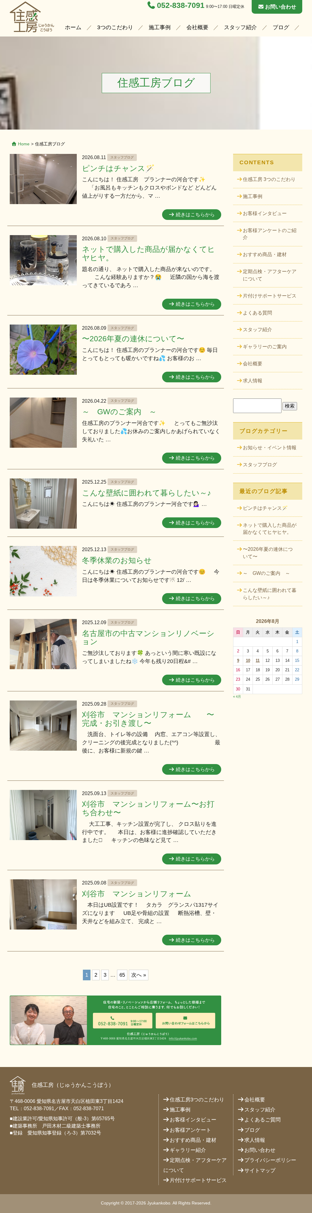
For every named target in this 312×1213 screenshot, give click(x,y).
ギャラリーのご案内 (265, 346)
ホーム (73, 27)
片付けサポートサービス (269, 295)
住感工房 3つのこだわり (269, 179)
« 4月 (237, 696)
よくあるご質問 (262, 1120)
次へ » (138, 975)
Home (24, 143)
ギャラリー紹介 (188, 1150)
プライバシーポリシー (270, 1160)
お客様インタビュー (265, 213)
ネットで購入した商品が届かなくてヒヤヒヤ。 (269, 529)
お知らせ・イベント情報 (269, 447)
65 (122, 975)
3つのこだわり (115, 27)
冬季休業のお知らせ (117, 560)
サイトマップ (259, 1170)
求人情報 (252, 380)
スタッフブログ (122, 157)
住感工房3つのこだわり (197, 1100)
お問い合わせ (280, 7)
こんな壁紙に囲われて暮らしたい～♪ (146, 493)
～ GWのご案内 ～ (119, 412)
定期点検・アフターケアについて (269, 275)
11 (258, 660)
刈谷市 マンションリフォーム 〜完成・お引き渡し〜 (148, 719)
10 (248, 660)
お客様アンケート (190, 1130)
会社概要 (197, 27)
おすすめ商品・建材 (265, 254)
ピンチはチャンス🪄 (118, 168)
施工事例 (160, 27)
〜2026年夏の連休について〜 (133, 339)
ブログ (281, 27)
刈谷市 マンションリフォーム (136, 894)
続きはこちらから (195, 214)
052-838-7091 (180, 5)
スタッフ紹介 (240, 27)
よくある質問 (257, 312)
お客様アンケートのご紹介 (269, 234)
